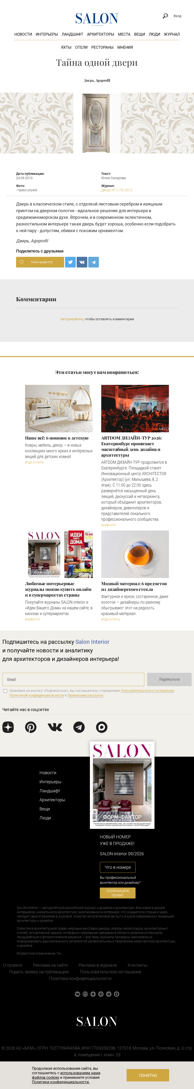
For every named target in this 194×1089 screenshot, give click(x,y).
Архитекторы (100, 34)
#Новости (108, 525)
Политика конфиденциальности (80, 978)
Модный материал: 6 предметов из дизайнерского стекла (134, 586)
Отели (81, 47)
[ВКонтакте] (82, 262)
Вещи (139, 34)
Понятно (148, 1075)
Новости (23, 34)
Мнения (125, 47)
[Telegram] (93, 262)
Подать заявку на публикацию (39, 971)
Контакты (137, 965)
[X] (70, 262)
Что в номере (118, 867)
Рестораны (102, 47)
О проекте (12, 965)
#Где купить (34, 462)
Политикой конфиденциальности (36, 695)
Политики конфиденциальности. (61, 1082)
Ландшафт (72, 34)
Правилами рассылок (86, 695)
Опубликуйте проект (117, 892)
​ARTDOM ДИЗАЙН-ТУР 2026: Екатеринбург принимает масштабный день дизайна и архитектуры (131, 446)
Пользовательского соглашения (147, 691)
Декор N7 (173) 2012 (116, 190)
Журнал (172, 34)
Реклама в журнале (98, 965)
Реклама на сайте (50, 965)
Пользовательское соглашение (110, 971)
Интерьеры (47, 34)
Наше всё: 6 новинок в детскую (56, 438)
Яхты (66, 47)
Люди (154, 34)
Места (124, 34)
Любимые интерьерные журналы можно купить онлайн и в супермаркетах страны (58, 589)
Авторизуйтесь (72, 319)
